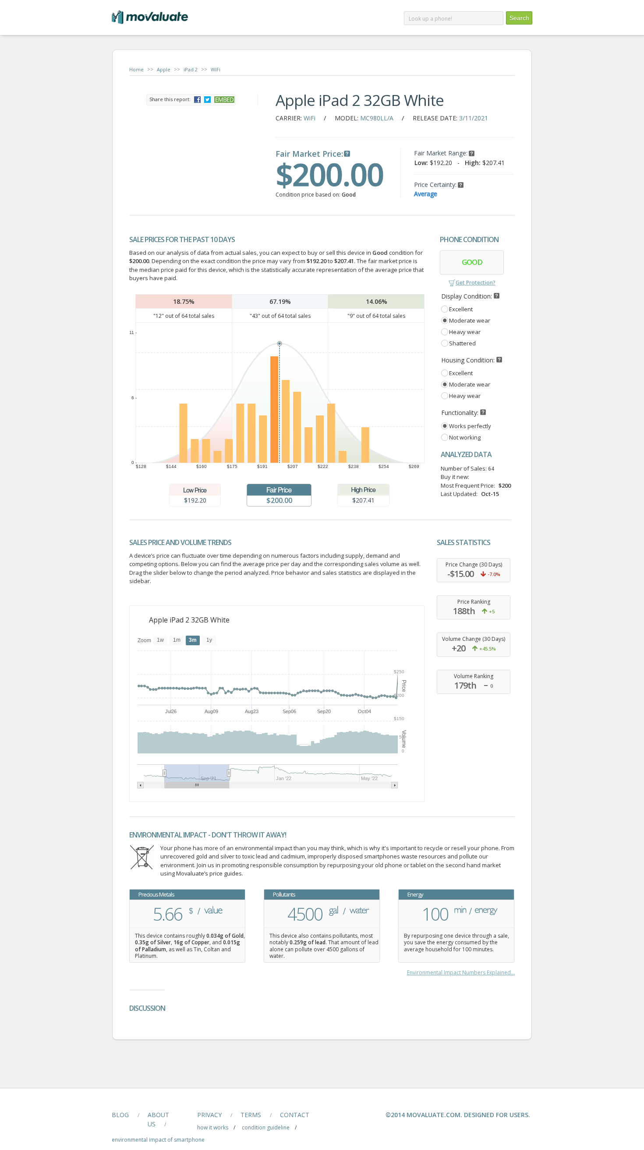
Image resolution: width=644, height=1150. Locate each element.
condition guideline (266, 1127)
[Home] (150, 26)
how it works (212, 1127)
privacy (209, 1115)
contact (294, 1115)
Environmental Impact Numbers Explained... (461, 972)
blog (120, 1115)
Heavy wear (465, 331)
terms (251, 1115)
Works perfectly (470, 425)
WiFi (215, 69)
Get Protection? (475, 282)
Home (136, 69)
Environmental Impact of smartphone (158, 1139)
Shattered (462, 343)
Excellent (461, 309)
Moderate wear (469, 320)
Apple (163, 69)
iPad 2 (191, 69)
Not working (465, 437)
